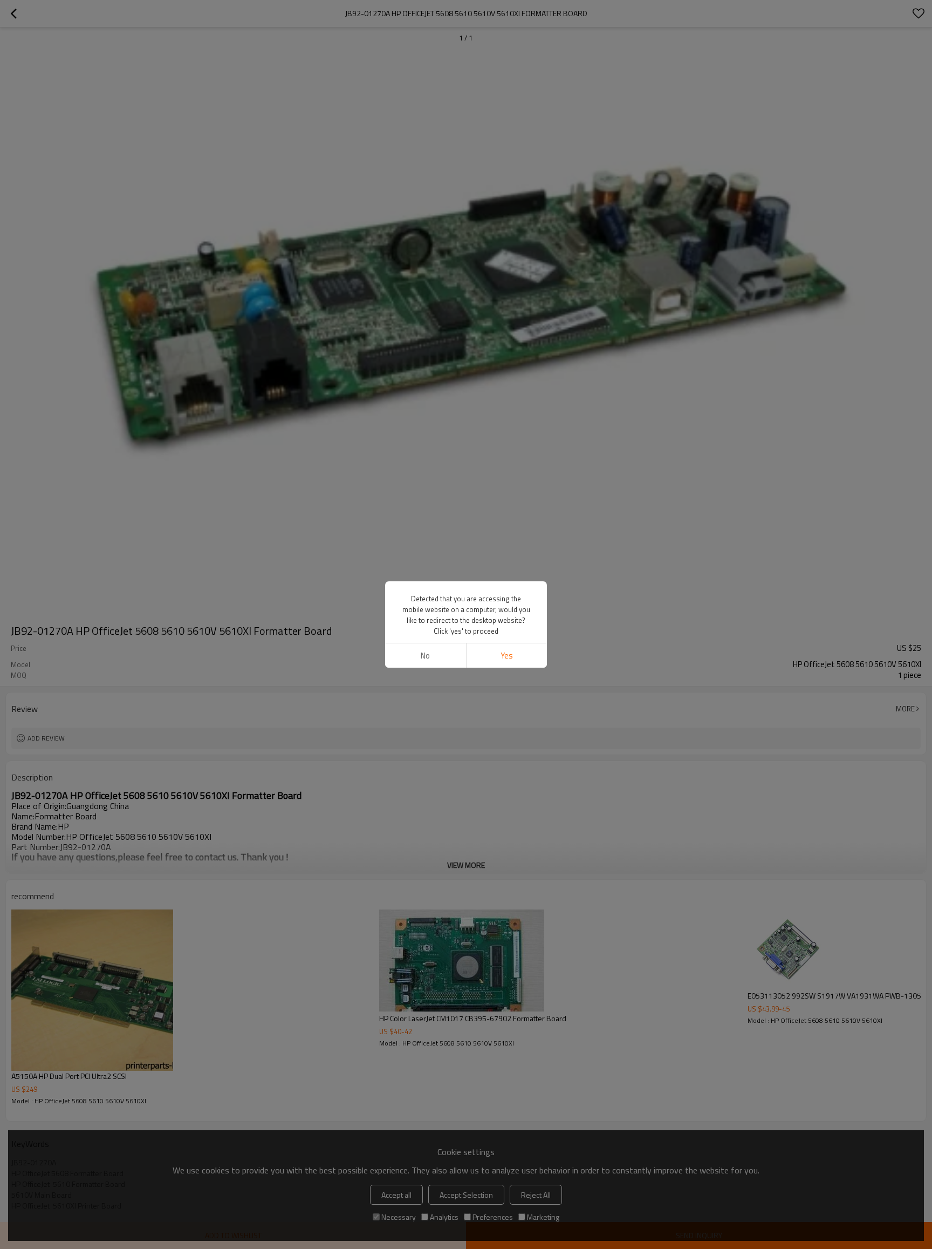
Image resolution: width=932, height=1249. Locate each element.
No (425, 655)
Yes (507, 655)
